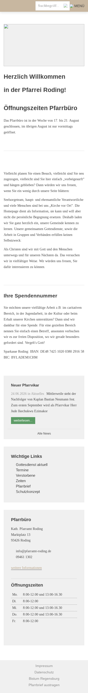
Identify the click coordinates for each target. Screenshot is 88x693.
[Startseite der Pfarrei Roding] (19, 6)
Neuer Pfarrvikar (25, 385)
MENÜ (79, 6)
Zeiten (21, 481)
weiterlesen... (23, 420)
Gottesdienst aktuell (31, 465)
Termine (22, 470)
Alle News (44, 433)
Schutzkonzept (28, 492)
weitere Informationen (26, 568)
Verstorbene (25, 475)
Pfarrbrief (23, 486)
